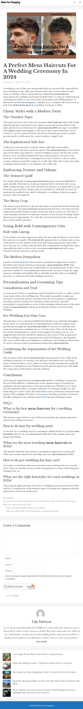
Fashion (10, 498)
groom (45, 394)
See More (41, 641)
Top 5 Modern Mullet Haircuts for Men (25, 508)
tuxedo (29, 363)
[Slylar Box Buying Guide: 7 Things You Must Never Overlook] (7, 666)
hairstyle (24, 262)
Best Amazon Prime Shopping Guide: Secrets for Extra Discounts (44, 672)
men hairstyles (63, 501)
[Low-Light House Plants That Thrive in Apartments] (7, 657)
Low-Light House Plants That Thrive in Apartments (38, 654)
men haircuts (29, 501)
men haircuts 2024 (46, 501)
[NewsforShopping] (10, 2)
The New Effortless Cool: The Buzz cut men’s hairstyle (32, 511)
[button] (74, 2)
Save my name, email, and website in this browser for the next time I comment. (39, 577)
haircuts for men (14, 501)
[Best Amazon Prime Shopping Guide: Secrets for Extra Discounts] (7, 675)
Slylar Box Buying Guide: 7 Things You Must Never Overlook (42, 663)
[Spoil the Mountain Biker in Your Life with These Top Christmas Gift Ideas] (7, 684)
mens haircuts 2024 (21, 504)
